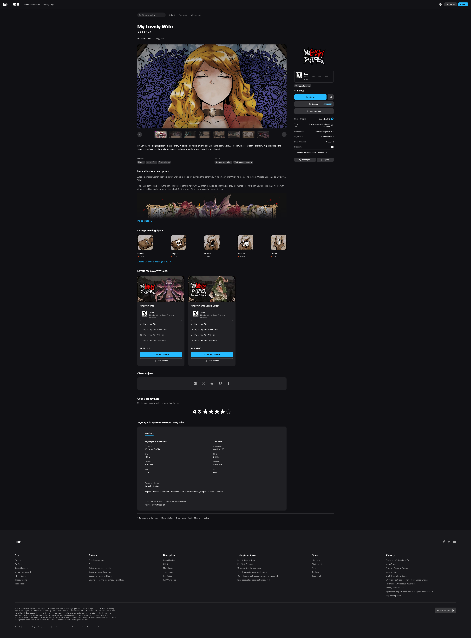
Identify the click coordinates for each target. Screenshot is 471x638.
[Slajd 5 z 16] (219, 134)
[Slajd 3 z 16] (190, 134)
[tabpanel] (212, 456)
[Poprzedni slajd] (139, 134)
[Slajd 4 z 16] (204, 134)
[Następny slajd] (284, 134)
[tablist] (212, 433)
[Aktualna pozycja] (161, 134)
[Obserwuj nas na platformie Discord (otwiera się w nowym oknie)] (195, 384)
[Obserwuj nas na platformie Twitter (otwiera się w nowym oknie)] (203, 384)
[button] (212, 220)
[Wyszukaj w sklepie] (140, 15)
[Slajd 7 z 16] (248, 134)
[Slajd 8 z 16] (263, 134)
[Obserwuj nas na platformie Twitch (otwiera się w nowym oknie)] (220, 384)
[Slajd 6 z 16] (234, 134)
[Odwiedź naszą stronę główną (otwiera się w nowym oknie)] (212, 384)
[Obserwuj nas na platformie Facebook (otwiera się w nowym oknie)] (228, 384)
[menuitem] (172, 15)
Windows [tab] (149, 433)
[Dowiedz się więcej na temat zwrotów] (332, 125)
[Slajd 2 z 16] (175, 134)
